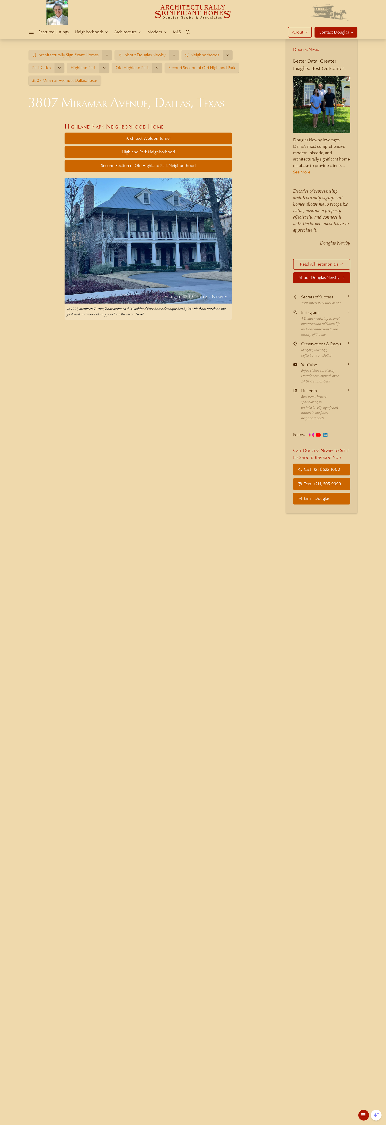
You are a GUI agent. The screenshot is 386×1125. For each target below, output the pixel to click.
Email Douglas (316, 498)
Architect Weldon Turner (148, 138)
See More (301, 172)
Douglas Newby (306, 49)
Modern (154, 31)
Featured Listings (53, 31)
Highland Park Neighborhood (148, 151)
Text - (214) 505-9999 (322, 483)
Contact (334, 32)
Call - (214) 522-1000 (322, 469)
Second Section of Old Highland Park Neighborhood (148, 165)
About (297, 32)
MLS (177, 31)
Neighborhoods (89, 31)
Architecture (125, 31)
